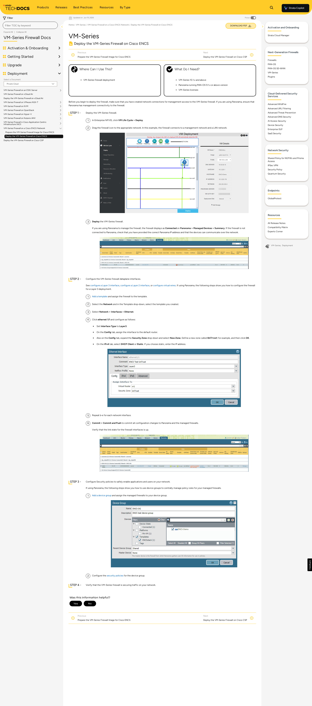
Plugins (271, 76)
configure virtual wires (164, 285)
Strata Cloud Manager (278, 35)
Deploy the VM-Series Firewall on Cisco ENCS (26, 136)
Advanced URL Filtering (279, 108)
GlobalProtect (274, 198)
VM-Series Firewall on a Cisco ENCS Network (24, 128)
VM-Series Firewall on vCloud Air (18, 94)
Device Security (275, 125)
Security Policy (275, 169)
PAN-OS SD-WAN (276, 68)
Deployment (287, 245)
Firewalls (272, 60)
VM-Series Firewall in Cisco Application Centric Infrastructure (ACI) (25, 123)
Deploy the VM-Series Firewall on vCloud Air (23, 98)
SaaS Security (274, 133)
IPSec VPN (273, 165)
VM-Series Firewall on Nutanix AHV (20, 118)
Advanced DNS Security (279, 117)
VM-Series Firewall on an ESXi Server (20, 90)
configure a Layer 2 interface (135, 285)
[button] (309, 564)
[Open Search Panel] (271, 8)
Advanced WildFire (277, 104)
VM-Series (80, 25)
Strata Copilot (296, 8)
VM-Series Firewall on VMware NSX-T (21, 102)
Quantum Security (277, 173)
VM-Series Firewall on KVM (16, 106)
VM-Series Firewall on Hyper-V (18, 114)
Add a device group (101, 495)
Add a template (99, 296)
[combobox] (30, 25)
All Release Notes (276, 223)
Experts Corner (275, 231)
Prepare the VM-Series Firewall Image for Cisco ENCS (29, 132)
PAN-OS (272, 64)
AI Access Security (277, 121)
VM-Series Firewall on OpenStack (19, 110)
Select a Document (12, 79)
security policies (115, 575)
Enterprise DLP (275, 129)
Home (71, 25)
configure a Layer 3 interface (104, 285)
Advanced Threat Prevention (282, 112)
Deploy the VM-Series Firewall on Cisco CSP (24, 140)
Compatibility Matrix (278, 227)
